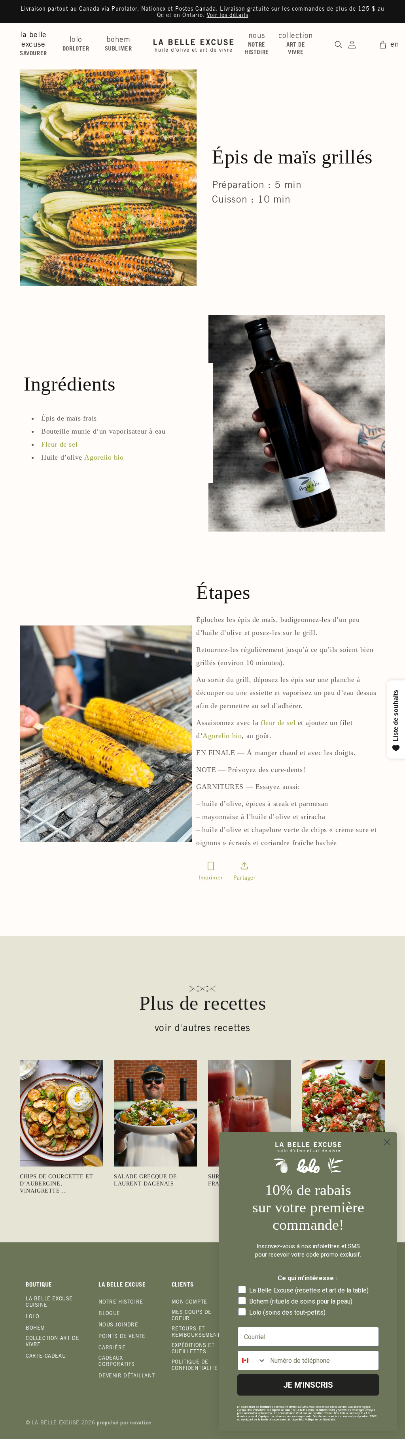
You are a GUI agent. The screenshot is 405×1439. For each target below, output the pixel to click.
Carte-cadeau (46, 1356)
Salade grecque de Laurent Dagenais (145, 1180)
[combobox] (252, 1360)
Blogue (109, 1314)
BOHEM (35, 1328)
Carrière (111, 1348)
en (394, 45)
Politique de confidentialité (195, 1365)
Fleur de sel (59, 444)
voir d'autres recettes (202, 1029)
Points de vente (121, 1336)
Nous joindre (118, 1325)
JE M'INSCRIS (308, 1385)
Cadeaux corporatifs (116, 1362)
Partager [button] (244, 878)
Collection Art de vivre (52, 1342)
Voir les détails (227, 16)
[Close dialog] (387, 1142)
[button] (36, 44)
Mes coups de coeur (192, 1316)
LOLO (32, 1317)
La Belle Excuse (55, 1423)
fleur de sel (278, 723)
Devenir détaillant (126, 1376)
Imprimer (211, 877)
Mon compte (189, 1302)
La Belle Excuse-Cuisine (50, 1302)
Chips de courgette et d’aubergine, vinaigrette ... (56, 1184)
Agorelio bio (103, 457)
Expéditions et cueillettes (193, 1349)
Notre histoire (120, 1302)
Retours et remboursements (197, 1332)
